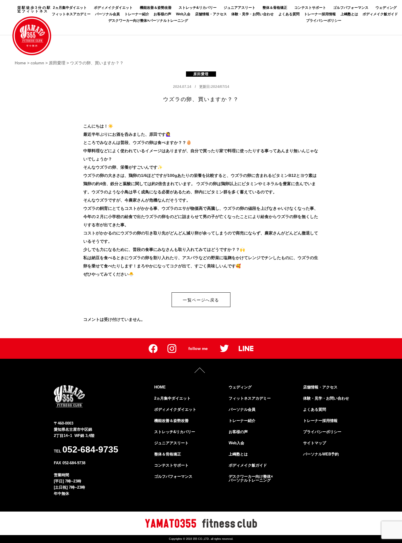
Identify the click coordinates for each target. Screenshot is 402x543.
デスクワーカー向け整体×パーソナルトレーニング (148, 21)
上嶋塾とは (349, 14)
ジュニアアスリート (239, 8)
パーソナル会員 (107, 14)
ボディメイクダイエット (113, 8)
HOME (160, 387)
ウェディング (386, 8)
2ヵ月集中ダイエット (70, 8)
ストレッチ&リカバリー (198, 8)
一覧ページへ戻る (201, 300)
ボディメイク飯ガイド (380, 14)
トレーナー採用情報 (320, 14)
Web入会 (183, 14)
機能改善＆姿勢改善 (156, 8)
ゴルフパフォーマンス (350, 8)
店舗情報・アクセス (211, 14)
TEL (86, 449)
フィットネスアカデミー (71, 14)
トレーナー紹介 (136, 14)
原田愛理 (201, 74)
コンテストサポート (310, 8)
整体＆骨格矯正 (275, 8)
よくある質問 (289, 14)
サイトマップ (314, 443)
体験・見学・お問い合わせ (252, 14)
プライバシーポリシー (323, 21)
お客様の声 (162, 14)
